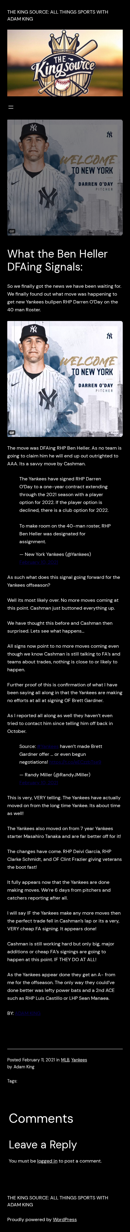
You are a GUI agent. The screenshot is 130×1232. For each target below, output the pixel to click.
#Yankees (48, 746)
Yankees (79, 1060)
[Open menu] (11, 107)
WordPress (65, 1219)
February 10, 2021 (38, 562)
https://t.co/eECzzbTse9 (75, 762)
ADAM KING (28, 1013)
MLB (65, 1060)
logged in (47, 1161)
